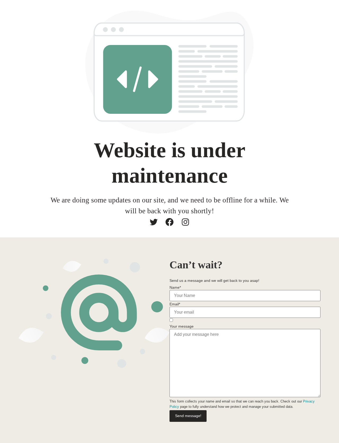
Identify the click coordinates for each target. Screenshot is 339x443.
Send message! (188, 416)
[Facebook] (169, 222)
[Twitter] (153, 222)
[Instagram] (185, 222)
